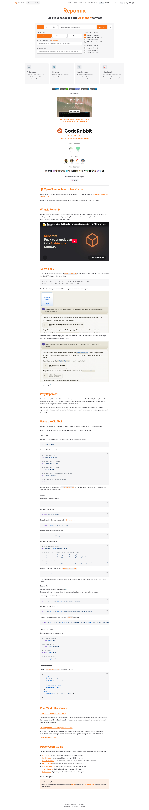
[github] (133, 2)
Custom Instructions (48, 766)
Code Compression (48, 761)
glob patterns (55, 40)
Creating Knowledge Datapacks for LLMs (56, 728)
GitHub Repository (89, 784)
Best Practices (46, 772)
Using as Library (47, 763)
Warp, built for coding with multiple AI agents (74, 119)
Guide (73, 784)
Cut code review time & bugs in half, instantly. (74, 138)
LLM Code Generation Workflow (52, 714)
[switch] (121, 3)
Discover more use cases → (49, 737)
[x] (126, 2)
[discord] (129, 2)
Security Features (47, 769)
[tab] (40, 27)
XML (44, 36)
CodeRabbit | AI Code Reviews (74, 136)
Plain (74, 36)
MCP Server (46, 755)
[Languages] (114, 3)
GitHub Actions (46, 758)
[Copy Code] (106, 281)
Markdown (59, 36)
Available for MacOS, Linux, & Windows (74, 121)
